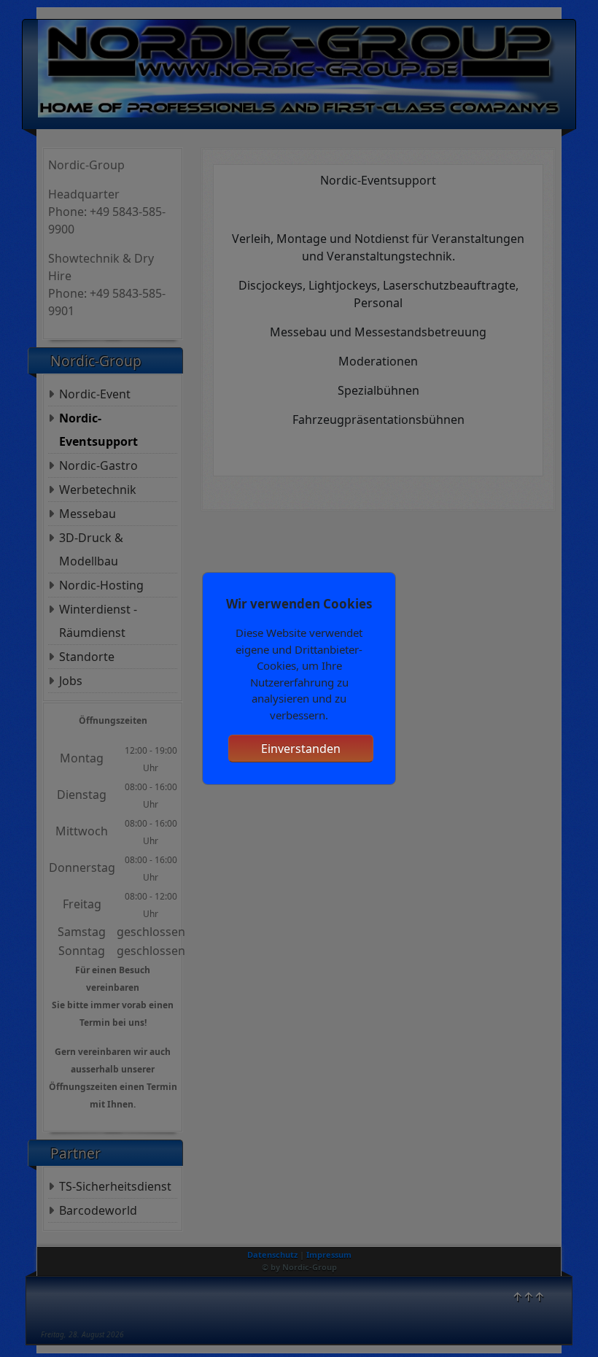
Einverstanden (301, 749)
